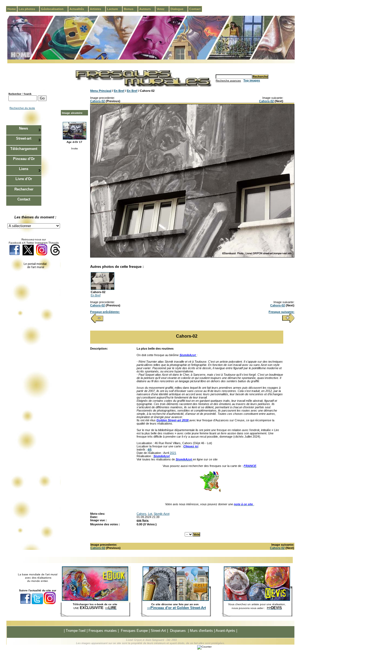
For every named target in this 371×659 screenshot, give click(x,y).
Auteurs (147, 9)
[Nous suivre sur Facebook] (14, 254)
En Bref (119, 90)
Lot (150, 513)
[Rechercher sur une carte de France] (210, 491)
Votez (163, 9)
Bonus (131, 9)
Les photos (29, 9)
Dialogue (179, 9)
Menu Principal (100, 90)
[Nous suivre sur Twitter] (28, 254)
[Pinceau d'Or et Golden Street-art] (176, 599)
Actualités (79, 9)
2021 (173, 452)
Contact (195, 9)
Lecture (114, 9)
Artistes (97, 9)
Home (11, 9)
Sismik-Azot (161, 513)
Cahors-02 (97, 101)
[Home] (151, 58)
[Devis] (257, 599)
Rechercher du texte (22, 107)
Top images (251, 80)
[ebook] (95, 599)
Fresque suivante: (281, 311)
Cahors (141, 513)
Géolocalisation (54, 9)
